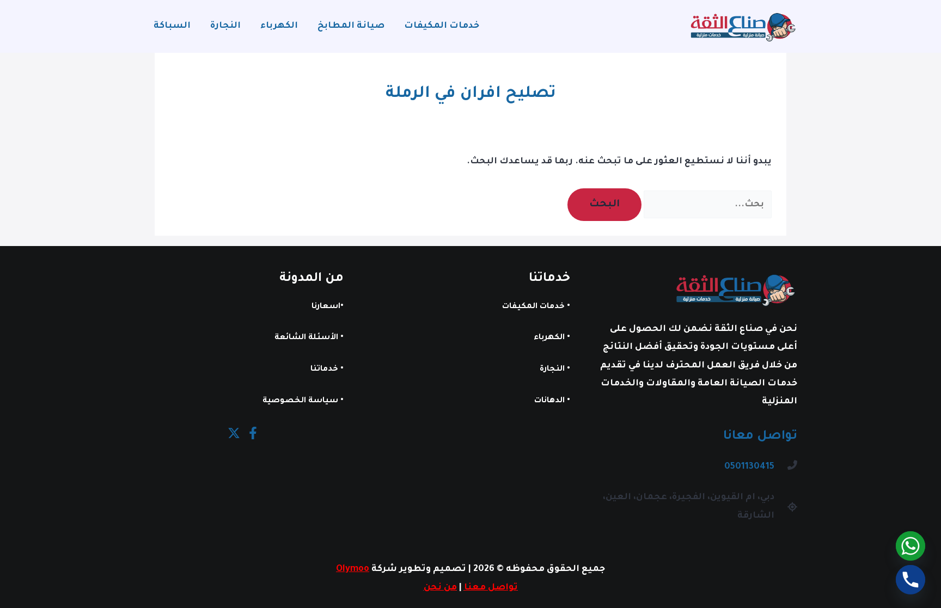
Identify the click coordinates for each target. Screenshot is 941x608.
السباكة (172, 26)
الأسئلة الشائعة (306, 338)
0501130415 (749, 467)
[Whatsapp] (910, 546)
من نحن (440, 588)
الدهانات (549, 401)
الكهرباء (279, 26)
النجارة (225, 26)
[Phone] (910, 579)
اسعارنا (325, 307)
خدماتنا (324, 369)
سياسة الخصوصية (300, 401)
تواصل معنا (491, 588)
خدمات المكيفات (441, 26)
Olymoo (352, 569)
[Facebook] (253, 433)
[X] (234, 433)
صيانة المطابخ (350, 26)
